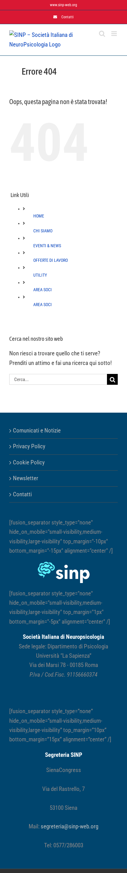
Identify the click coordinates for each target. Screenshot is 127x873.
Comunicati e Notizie (37, 430)
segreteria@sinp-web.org (69, 826)
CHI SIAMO (42, 230)
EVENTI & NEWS (47, 245)
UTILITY (40, 275)
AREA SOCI (42, 289)
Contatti (22, 494)
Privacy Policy (29, 446)
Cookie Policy (29, 462)
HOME (38, 215)
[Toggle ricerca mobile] (102, 33)
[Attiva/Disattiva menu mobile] (114, 33)
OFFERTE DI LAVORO (50, 260)
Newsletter (25, 478)
